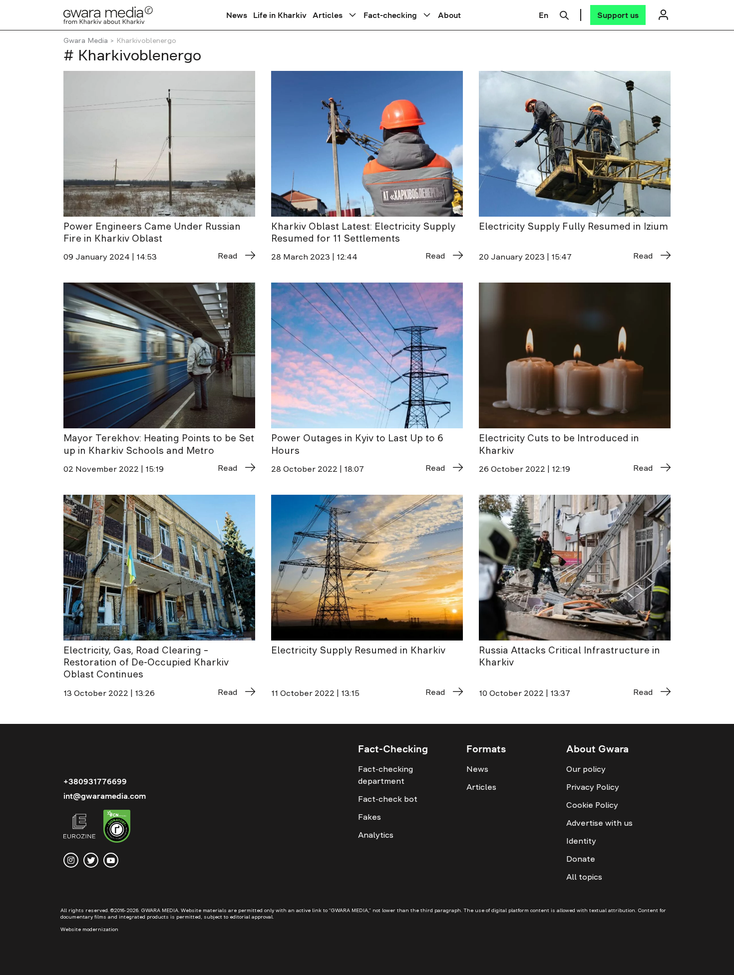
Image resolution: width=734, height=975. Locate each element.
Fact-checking (390, 15)
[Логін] (663, 14)
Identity (581, 841)
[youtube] (110, 860)
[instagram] (70, 860)
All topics (584, 877)
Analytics (375, 835)
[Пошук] (564, 14)
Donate (580, 859)
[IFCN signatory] (116, 828)
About (449, 15)
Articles (328, 15)
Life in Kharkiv (280, 15)
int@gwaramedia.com (104, 796)
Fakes (369, 817)
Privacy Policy (592, 787)
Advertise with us (599, 823)
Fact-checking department (385, 775)
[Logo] (108, 14)
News (236, 15)
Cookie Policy (592, 805)
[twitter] (90, 860)
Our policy (586, 769)
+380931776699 (95, 781)
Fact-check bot (387, 799)
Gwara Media (85, 40)
